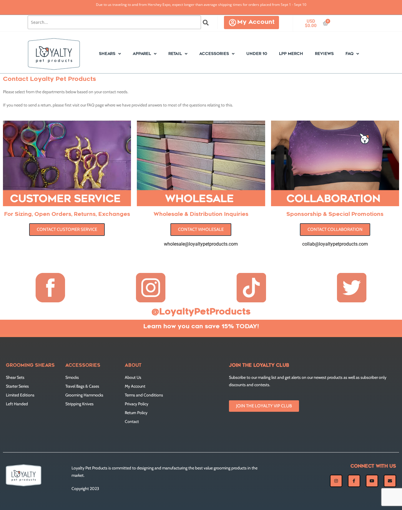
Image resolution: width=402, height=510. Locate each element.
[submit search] (206, 22)
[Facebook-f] (354, 481)
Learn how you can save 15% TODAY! (201, 327)
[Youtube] (372, 481)
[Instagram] (336, 481)
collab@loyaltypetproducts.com (335, 244)
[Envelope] (390, 481)
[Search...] (114, 22)
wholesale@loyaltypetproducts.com (201, 244)
